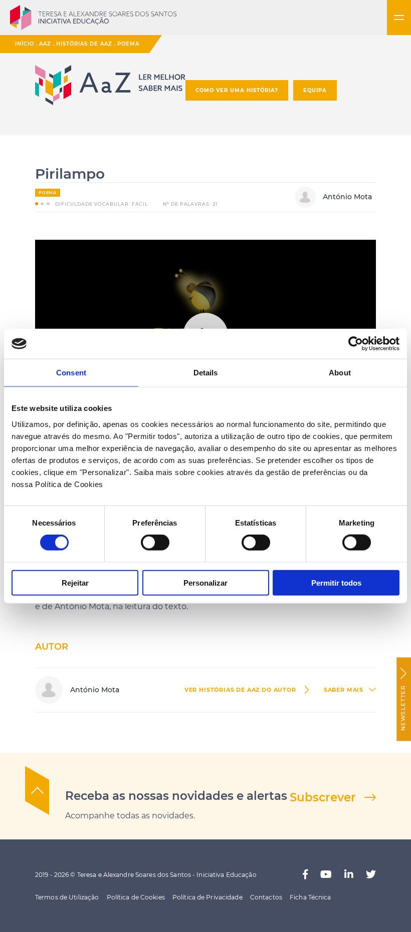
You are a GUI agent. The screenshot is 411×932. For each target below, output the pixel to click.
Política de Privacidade (207, 897)
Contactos (266, 897)
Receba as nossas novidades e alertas (176, 796)
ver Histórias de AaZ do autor (240, 690)
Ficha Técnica (310, 897)
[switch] (155, 543)
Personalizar (205, 582)
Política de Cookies (136, 897)
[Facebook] (305, 874)
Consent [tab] (71, 372)
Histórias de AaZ (84, 44)
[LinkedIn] (348, 874)
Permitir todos (336, 582)
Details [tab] (205, 372)
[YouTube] (326, 874)
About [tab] (340, 372)
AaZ (45, 44)
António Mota (346, 196)
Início (24, 44)
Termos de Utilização (67, 897)
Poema (128, 44)
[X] (371, 874)
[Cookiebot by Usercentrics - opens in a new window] (355, 343)
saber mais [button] (343, 690)
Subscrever (323, 797)
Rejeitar (75, 582)
